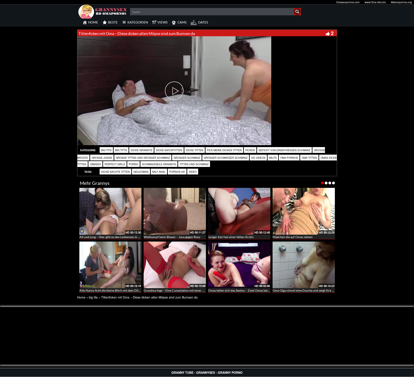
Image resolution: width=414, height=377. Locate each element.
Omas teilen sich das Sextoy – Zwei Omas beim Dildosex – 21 (248, 290)
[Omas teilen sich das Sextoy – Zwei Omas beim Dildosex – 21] (239, 265)
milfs (273, 157)
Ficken (250, 150)
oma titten (309, 157)
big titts (121, 150)
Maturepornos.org (401, 2)
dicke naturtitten (169, 150)
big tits (106, 150)
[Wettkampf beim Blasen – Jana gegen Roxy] (175, 211)
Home (81, 297)
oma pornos (289, 157)
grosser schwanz (187, 157)
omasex (95, 164)
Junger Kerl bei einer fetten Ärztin (231, 237)
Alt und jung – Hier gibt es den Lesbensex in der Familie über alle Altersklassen (131, 237)
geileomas (141, 171)
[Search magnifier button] (297, 11)
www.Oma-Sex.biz (375, 2)
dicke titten (194, 150)
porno (133, 164)
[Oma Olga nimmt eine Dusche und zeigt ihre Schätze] (304, 265)
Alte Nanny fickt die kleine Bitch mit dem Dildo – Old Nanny (119, 290)
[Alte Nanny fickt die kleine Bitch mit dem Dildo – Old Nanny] (110, 265)
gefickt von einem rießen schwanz (284, 150)
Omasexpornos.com (348, 2)
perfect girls (115, 164)
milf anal (159, 171)
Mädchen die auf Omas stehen (293, 237)
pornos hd (177, 171)
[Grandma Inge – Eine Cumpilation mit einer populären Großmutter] (175, 265)
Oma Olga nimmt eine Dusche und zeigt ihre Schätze (307, 290)
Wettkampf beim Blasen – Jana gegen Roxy (172, 237)
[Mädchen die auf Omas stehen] (304, 211)
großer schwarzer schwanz (226, 157)
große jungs (102, 157)
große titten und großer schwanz (143, 157)
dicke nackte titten (115, 171)
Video (193, 171)
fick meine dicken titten (224, 150)
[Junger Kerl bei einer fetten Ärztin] (239, 211)
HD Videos (258, 157)
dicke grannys (141, 150)
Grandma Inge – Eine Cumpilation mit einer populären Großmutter (188, 290)
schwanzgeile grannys (159, 164)
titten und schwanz (194, 164)
